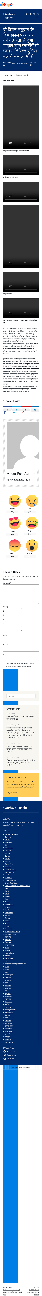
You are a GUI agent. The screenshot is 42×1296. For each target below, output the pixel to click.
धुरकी (6, 983)
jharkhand (8, 877)
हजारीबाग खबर (9, 1042)
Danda (7, 853)
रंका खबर (7, 1015)
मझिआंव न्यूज (9, 1012)
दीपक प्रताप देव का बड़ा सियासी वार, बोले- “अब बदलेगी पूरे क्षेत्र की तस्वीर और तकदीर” (21, 762)
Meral (7, 902)
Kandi (7, 891)
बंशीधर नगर (8, 996)
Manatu (7, 899)
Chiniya (8, 850)
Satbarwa (8, 929)
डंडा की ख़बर (9, 975)
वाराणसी (7, 1034)
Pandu (7, 910)
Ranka (7, 921)
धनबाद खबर (8, 980)
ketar (7, 894)
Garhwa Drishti (9, 16)
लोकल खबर (8, 1029)
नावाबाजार (8, 985)
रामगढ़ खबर (8, 1023)
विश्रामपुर (8, 1039)
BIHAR (7, 840)
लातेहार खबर (8, 1026)
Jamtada (8, 875)
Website (6, 654)
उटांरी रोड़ (8, 937)
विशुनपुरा (7, 1037)
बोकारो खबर (8, 1002)
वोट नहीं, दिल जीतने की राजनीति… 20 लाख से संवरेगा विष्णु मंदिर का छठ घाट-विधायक (19, 749)
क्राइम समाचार (9, 945)
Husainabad (9, 872)
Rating (5, 607)
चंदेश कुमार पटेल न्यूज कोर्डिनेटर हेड (15, 964)
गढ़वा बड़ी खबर (9, 953)
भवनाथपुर (8, 1007)
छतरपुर (7, 969)
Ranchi (7, 918)
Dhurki (7, 859)
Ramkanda (9, 913)
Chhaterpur (9, 848)
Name (5, 635)
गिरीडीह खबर (9, 958)
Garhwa (8, 867)
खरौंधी (7, 948)
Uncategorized (10, 934)
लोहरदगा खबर (9, 1031)
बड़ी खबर (7, 993)
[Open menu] (37, 17)
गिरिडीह (7, 956)
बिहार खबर (8, 999)
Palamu (7, 907)
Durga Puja (9, 864)
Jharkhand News (11, 880)
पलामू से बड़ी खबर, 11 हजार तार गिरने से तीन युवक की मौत (20, 717)
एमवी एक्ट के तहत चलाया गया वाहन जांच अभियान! (33, 1292)
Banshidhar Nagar (11, 834)
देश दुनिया (8, 977)
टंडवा (6, 972)
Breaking (8, 842)
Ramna (7, 915)
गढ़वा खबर (8, 950)
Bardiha (8, 837)
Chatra (7, 845)
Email (5, 645)
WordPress (26, 1067)
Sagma (7, 926)
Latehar (8, 896)
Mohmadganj (9, 904)
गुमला (6, 961)
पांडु (6, 991)
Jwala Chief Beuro (11, 883)
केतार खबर (8, 942)
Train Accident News (12, 931)
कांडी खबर (8, 939)
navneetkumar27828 (18, 479)
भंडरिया (7, 1004)
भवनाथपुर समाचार (10, 1010)
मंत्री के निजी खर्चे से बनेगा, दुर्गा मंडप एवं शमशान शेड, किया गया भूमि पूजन (12, 1292)
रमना (6, 1018)
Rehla (7, 923)
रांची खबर (8, 1020)
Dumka (7, 861)
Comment (7, 583)
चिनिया (7, 966)
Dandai (7, 856)
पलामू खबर (8, 988)
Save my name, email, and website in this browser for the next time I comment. (20, 665)
